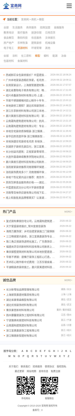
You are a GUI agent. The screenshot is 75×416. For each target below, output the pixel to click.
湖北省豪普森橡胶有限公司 (21, 299)
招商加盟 (45, 27)
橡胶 (41, 19)
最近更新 (19, 371)
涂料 (14, 55)
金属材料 (22, 60)
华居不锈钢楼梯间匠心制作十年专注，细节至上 (26, 100)
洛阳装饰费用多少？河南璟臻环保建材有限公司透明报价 (26, 172)
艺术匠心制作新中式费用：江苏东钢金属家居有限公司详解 (31, 262)
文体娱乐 (50, 37)
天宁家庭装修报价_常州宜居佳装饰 (26, 226)
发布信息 (43, 371)
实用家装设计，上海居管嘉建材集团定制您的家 (26, 85)
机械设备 (50, 42)
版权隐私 (61, 366)
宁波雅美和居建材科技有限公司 (24, 320)
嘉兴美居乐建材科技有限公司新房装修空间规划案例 (26, 161)
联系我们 (25, 366)
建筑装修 (36, 42)
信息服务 (36, 37)
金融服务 (59, 27)
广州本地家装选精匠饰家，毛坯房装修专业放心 (26, 80)
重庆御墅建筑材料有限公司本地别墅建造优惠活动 (31, 251)
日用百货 (50, 32)
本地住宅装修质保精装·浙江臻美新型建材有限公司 (26, 131)
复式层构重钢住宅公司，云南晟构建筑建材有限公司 (31, 221)
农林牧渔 (22, 42)
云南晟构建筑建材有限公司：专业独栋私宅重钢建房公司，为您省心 (26, 126)
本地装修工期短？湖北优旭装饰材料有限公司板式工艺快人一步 (26, 105)
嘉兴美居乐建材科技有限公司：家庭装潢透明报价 (26, 115)
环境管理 (36, 47)
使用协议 (49, 366)
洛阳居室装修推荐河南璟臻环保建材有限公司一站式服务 (26, 167)
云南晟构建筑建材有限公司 (21, 325)
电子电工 (9, 47)
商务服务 (31, 27)
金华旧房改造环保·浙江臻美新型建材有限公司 (26, 136)
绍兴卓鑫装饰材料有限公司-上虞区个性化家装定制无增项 (26, 95)
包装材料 (9, 60)
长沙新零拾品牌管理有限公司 (22, 289)
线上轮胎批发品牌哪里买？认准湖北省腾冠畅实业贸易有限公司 (26, 197)
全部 (6, 27)
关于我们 (13, 366)
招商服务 (37, 366)
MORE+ (68, 211)
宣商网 (25, 19)
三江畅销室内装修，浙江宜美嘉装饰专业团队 (31, 236)
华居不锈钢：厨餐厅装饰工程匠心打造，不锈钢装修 (31, 256)
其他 (47, 47)
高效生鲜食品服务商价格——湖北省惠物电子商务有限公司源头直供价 (26, 182)
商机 (33, 19)
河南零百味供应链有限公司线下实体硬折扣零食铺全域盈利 (26, 192)
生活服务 (17, 27)
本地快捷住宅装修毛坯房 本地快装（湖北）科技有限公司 (26, 141)
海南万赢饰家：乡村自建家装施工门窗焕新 (30, 231)
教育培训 (9, 32)
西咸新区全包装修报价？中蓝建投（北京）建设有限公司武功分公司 (26, 74)
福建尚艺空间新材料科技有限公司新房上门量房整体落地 (31, 246)
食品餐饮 (9, 37)
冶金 (63, 55)
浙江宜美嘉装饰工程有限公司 (22, 330)
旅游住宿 (36, 32)
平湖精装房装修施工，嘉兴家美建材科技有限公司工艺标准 (31, 267)
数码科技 (22, 37)
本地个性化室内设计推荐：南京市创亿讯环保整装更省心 (26, 177)
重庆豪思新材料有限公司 (20, 310)
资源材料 (22, 47)
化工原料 (26, 55)
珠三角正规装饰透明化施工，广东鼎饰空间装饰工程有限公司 (31, 241)
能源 (55, 55)
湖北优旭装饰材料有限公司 (21, 304)
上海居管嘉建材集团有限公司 (22, 294)
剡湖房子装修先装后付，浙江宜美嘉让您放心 (26, 146)
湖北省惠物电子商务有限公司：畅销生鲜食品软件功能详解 (26, 90)
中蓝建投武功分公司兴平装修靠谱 (25, 187)
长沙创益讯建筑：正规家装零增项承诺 (26, 151)
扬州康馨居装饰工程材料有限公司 (25, 315)
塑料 (46, 55)
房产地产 (9, 42)
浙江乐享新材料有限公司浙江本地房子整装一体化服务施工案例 (26, 110)
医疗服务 (22, 32)
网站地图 (31, 371)
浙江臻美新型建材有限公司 (21, 335)
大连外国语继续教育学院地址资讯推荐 (26, 156)
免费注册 (55, 371)
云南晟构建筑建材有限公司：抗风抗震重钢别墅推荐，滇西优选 (26, 120)
